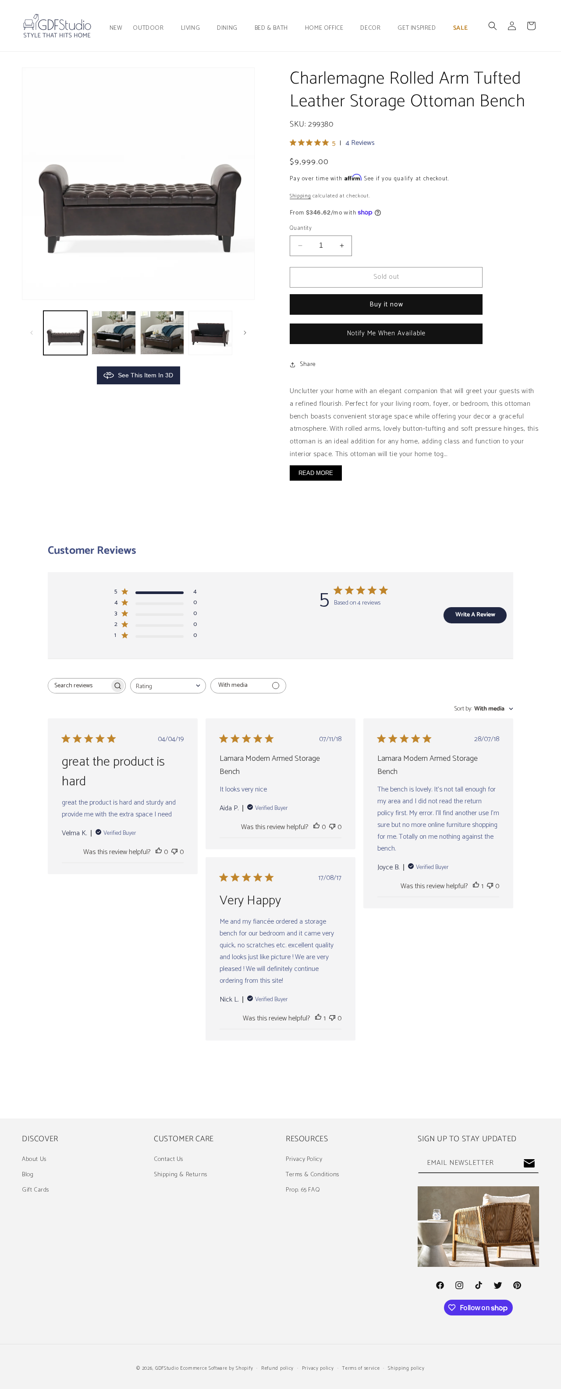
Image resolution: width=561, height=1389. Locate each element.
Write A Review (475, 615)
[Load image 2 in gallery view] (113, 333)
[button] (151, 28)
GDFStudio (166, 1368)
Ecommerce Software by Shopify (216, 1368)
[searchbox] (79, 686)
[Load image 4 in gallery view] (210, 333)
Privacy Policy (304, 1159)
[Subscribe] (529, 1163)
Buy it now (386, 304)
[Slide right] (245, 332)
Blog (27, 1175)
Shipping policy (406, 1368)
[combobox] (168, 685)
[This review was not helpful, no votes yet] (174, 852)
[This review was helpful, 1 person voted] (476, 886)
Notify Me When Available (386, 333)
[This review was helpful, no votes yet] (159, 852)
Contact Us (168, 1159)
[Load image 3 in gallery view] (162, 333)
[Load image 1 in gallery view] (65, 333)
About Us (34, 1159)
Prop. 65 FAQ (303, 1190)
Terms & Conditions (312, 1175)
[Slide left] (31, 332)
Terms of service (361, 1368)
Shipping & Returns (180, 1175)
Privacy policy (318, 1368)
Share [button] (308, 364)
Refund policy (277, 1368)
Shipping (300, 196)
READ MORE (315, 473)
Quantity (301, 228)
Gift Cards (35, 1190)
